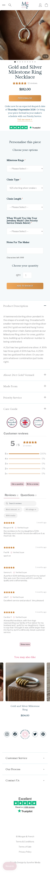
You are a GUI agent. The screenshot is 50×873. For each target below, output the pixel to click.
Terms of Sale (25, 847)
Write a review (32, 484)
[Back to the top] (25, 734)
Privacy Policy (25, 852)
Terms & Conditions (25, 841)
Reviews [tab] (11, 495)
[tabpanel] (25, 575)
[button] (25, 453)
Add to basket (25, 286)
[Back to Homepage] (25, 5)
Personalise (25, 98)
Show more (25, 644)
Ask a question (17, 484)
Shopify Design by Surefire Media (25, 862)
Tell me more (23, 119)
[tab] (15, 62)
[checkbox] (11, 515)
